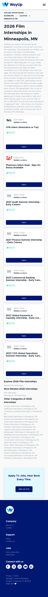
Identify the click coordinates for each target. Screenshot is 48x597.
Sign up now (24, 489)
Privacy (9, 576)
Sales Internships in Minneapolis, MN (18, 443)
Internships (9, 16)
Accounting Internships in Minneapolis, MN (20, 455)
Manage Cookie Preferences (17, 578)
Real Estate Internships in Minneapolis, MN (20, 417)
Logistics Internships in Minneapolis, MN (19, 430)
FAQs (8, 539)
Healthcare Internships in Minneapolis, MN (20, 409)
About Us (10, 525)
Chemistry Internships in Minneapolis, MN (20, 458)
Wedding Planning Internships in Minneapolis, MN (23, 435)
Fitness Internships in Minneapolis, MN (19, 424)
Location (23, 16)
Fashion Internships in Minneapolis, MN (19, 453)
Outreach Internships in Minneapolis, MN (20, 427)
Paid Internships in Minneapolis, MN (18, 450)
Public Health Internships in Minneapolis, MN (21, 445)
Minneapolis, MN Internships (15, 395)
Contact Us (10, 541)
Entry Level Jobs (12, 552)
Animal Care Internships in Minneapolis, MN (21, 419)
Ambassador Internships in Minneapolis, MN (21, 432)
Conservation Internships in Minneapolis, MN (21, 440)
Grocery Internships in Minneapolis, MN (19, 406)
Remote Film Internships (13, 385)
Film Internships (10, 393)
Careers (9, 528)
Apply (24, 147)
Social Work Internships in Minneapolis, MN (21, 422)
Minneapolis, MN (10, 19)
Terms (15, 576)
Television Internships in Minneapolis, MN (20, 448)
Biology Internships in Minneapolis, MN (19, 437)
